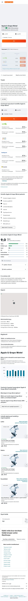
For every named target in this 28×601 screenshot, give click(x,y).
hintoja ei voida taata (10, 579)
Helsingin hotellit (7, 553)
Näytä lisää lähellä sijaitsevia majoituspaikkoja (21, 422)
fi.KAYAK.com (6, 595)
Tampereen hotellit (8, 547)
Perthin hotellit (7, 551)
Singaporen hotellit (8, 554)
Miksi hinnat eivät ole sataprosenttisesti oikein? (13, 588)
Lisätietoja (4, 180)
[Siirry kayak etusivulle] (9, 2)
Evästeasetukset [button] (4, 186)
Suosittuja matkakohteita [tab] (9, 539)
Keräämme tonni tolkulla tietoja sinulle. (11, 586)
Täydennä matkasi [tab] (21, 539)
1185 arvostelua (14, 28)
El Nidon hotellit (7, 566)
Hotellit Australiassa (4, 596)
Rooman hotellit (7, 560)
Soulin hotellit (7, 558)
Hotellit (11, 595)
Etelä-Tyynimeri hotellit (18, 595)
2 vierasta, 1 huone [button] (7, 37)
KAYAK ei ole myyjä (6, 583)
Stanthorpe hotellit (22, 596)
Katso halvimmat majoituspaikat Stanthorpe (21, 451)
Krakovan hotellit (7, 556)
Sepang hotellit (7, 564)
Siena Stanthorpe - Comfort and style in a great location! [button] (14, 497)
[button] (2, 2)
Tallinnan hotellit (7, 549)
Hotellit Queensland (13, 596)
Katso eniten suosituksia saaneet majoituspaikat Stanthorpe (22, 480)
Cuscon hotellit (7, 562)
